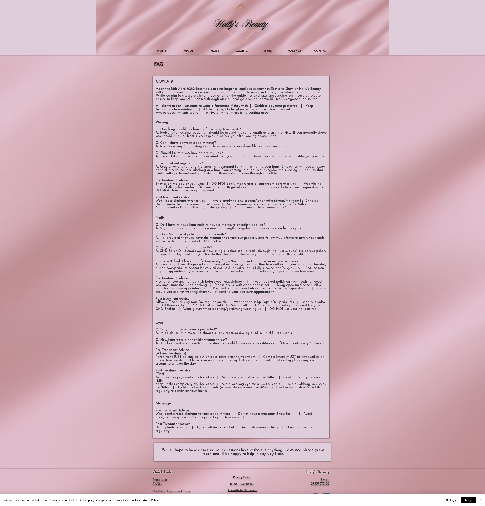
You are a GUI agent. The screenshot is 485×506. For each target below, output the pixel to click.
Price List (160, 480)
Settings (451, 500)
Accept (469, 500)
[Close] (480, 500)
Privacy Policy (150, 500)
